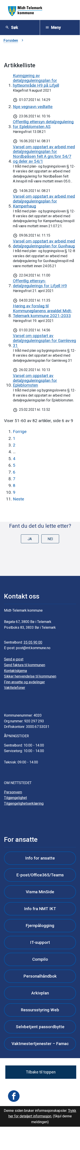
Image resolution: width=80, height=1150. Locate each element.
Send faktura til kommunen (24, 665)
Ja (30, 539)
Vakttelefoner (14, 688)
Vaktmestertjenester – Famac (40, 1043)
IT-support (40, 942)
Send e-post (13, 659)
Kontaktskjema (15, 671)
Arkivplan (40, 993)
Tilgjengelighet (15, 798)
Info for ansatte (40, 858)
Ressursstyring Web (40, 1009)
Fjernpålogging (40, 925)
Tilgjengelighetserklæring (24, 803)
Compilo (40, 959)
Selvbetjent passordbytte (40, 1026)
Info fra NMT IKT (40, 908)
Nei (50, 539)
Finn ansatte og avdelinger (24, 682)
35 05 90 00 (33, 642)
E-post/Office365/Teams (40, 874)
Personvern (13, 792)
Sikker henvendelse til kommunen (30, 676)
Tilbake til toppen (41, 1072)
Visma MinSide (40, 891)
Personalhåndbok (40, 976)
